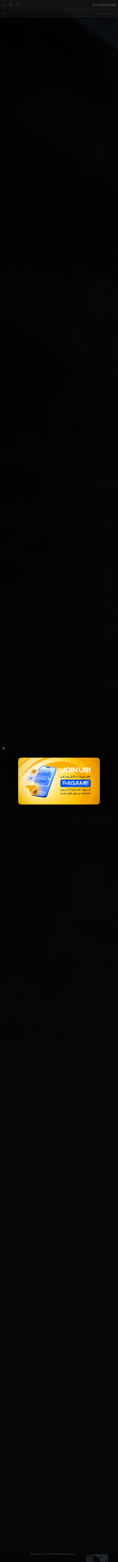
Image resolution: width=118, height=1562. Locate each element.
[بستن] (3, 748)
